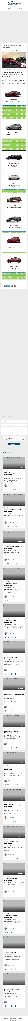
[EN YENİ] (6, 8)
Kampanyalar (7, 470)
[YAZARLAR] (12, 8)
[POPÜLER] (9, 8)
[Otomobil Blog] (14, 3)
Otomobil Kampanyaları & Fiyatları (13, 1018)
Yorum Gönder (14, 444)
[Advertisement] (14, 27)
